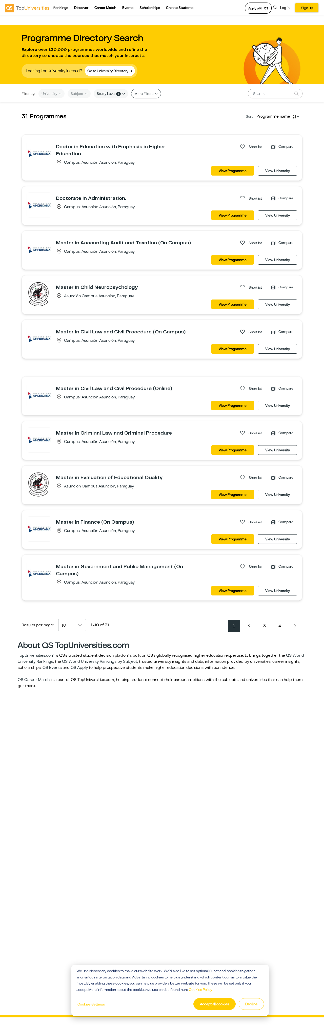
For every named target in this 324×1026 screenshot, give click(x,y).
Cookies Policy (200, 989)
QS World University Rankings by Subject (99, 661)
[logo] (27, 7)
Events (127, 7)
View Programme (233, 170)
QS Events (52, 667)
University (50, 93)
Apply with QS (258, 8)
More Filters (144, 93)
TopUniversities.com (36, 655)
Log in (285, 7)
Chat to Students (179, 7)
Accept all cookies (214, 1004)
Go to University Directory (108, 71)
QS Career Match (34, 679)
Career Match (105, 7)
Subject (77, 93)
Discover (81, 7)
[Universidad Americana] (39, 153)
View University (277, 170)
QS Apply (79, 667)
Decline (251, 1004)
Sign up (307, 8)
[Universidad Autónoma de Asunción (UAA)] (39, 293)
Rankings (60, 7)
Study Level (108, 93)
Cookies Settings (91, 1004)
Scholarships (149, 7)
